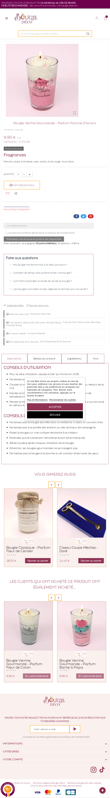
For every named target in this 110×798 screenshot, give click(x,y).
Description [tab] (14, 358)
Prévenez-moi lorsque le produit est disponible (34, 239)
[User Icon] (96, 18)
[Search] (88, 33)
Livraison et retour (21, 783)
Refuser (55, 414)
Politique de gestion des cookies (84, 783)
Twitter (83, 216)
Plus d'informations (37, 399)
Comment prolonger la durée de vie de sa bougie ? (42, 281)
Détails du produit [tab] (44, 358)
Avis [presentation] (95, 358)
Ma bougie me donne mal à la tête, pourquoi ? (40, 264)
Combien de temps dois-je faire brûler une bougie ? (42, 272)
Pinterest (91, 216)
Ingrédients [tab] (74, 358)
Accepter (55, 407)
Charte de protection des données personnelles (56, 785)
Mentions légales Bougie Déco (49, 783)
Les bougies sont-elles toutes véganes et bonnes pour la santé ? (50, 289)
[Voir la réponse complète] (89, 265)
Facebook (76, 216)
